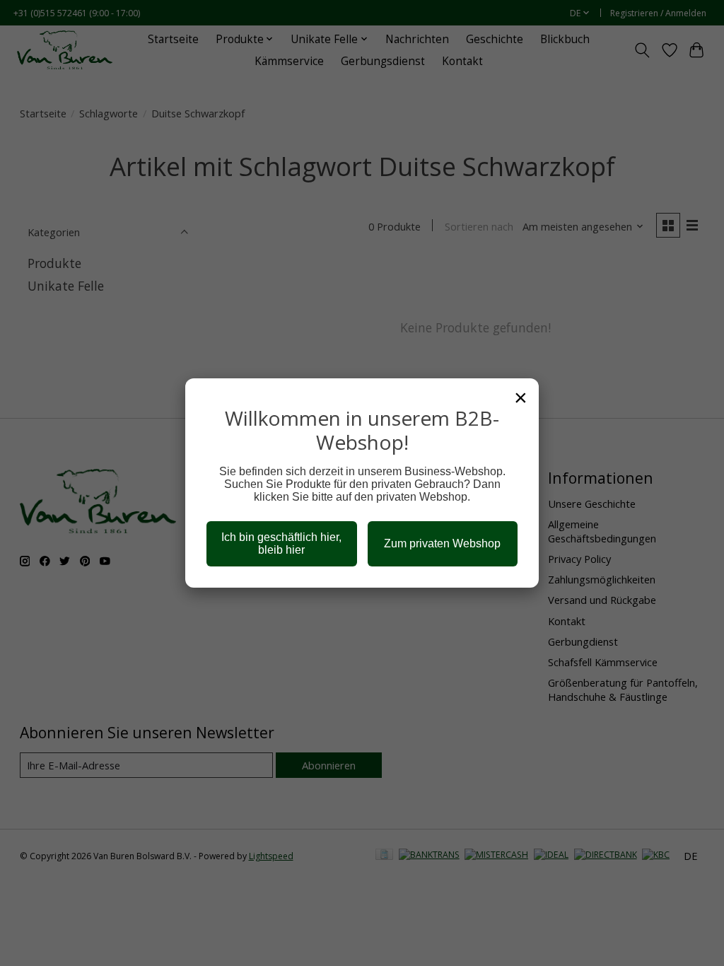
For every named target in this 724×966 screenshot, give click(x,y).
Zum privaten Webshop (442, 543)
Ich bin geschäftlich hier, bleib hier (281, 543)
